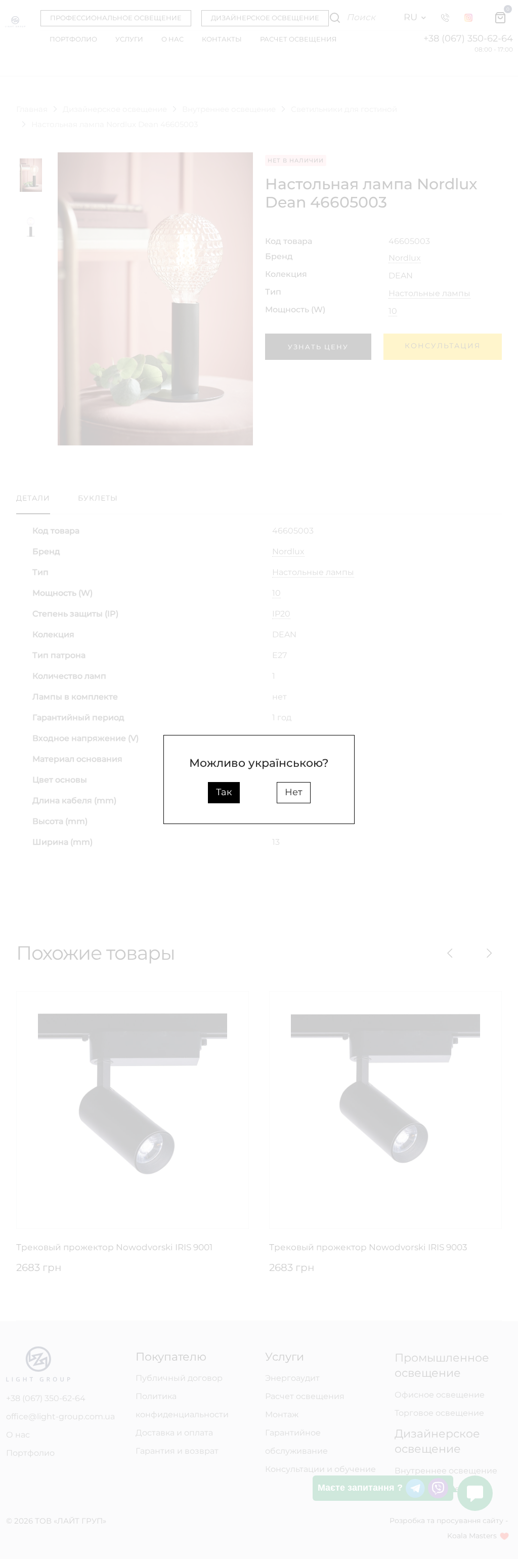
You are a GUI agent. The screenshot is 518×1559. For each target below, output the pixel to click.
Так (224, 792)
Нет (294, 792)
